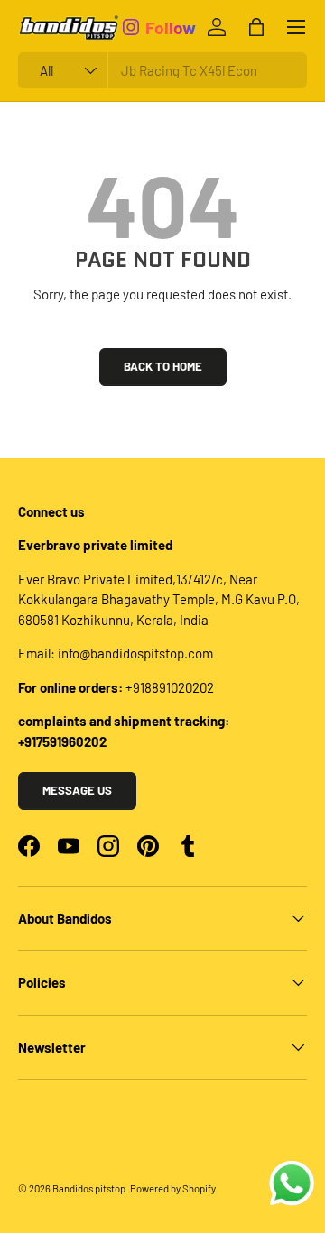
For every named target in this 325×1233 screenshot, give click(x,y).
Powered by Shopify (173, 1188)
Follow (170, 26)
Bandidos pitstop (88, 1188)
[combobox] (162, 70)
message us (77, 790)
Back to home (163, 366)
